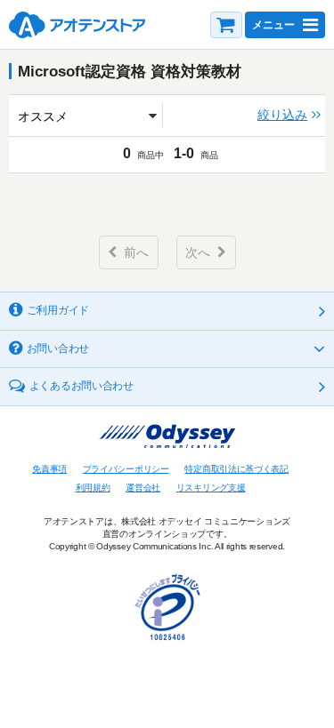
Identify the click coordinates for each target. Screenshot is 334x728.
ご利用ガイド (58, 310)
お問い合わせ (58, 348)
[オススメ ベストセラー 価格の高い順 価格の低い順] (88, 115)
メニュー (273, 25)
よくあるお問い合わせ (81, 386)
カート (226, 25)
